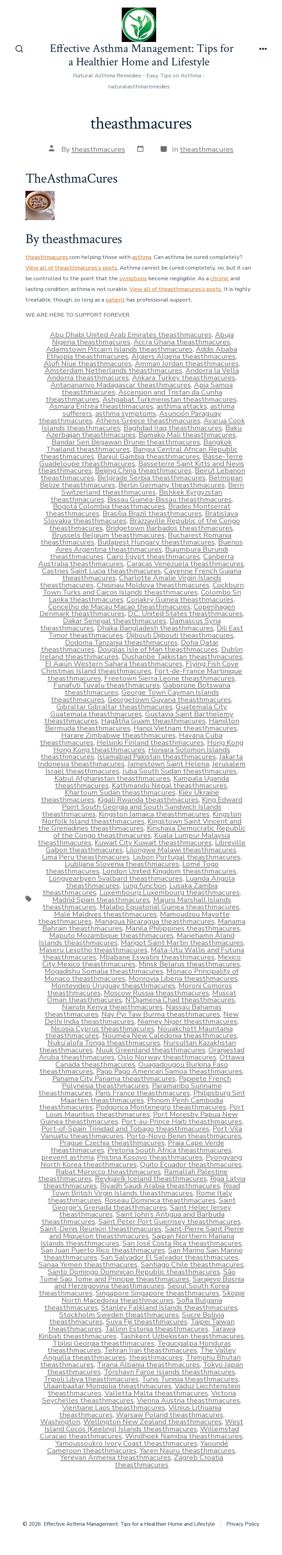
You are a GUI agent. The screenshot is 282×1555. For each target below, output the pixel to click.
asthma (141, 257)
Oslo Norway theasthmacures (167, 1057)
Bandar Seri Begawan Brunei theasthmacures (126, 442)
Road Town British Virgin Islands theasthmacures (145, 1189)
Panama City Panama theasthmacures (114, 1078)
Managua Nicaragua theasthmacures (155, 921)
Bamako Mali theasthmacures (187, 434)
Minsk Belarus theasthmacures (189, 964)
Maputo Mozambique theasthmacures (111, 935)
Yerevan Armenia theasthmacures (115, 1457)
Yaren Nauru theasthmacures (187, 1450)
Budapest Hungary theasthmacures (156, 542)
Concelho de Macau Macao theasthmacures (119, 606)
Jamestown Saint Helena (168, 764)
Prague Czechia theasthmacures (112, 1143)
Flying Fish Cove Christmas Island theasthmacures (140, 667)
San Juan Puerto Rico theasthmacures (103, 1250)
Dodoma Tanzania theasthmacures (121, 642)
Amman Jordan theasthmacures (187, 363)
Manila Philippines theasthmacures (183, 928)
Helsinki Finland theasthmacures (150, 742)
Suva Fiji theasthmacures (146, 1321)
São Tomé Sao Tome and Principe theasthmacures (138, 1275)
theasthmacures (98, 149)
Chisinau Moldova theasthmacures (153, 585)
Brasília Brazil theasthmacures (152, 513)
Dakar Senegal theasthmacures (114, 621)
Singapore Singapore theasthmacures (157, 1293)
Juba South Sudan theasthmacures (179, 771)
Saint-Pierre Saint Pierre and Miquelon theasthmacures (146, 1232)
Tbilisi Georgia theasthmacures (103, 1343)
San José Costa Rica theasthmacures (182, 1243)
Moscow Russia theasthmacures (156, 993)
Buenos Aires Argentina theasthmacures (149, 545)
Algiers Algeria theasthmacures (183, 356)
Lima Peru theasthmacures (86, 857)
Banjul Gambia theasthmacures (148, 456)
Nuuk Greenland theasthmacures (150, 1050)
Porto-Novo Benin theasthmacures (184, 1136)
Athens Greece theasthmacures (148, 420)
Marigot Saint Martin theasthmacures (182, 942)
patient (115, 300)
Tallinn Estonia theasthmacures (156, 1329)
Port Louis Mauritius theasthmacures (145, 1110)
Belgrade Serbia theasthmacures (151, 477)
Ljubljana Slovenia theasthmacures (122, 864)
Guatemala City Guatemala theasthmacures (138, 710)
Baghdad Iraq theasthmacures (172, 428)
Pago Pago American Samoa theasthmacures (169, 1071)
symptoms (133, 278)
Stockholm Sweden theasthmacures (119, 1314)
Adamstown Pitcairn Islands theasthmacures (119, 349)
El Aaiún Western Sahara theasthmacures (114, 663)
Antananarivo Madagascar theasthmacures (121, 385)
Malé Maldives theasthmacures (105, 914)
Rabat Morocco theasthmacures (108, 1171)
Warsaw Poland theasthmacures (169, 1415)
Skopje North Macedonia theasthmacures (153, 1296)
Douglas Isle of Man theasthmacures (158, 649)
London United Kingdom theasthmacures (169, 871)
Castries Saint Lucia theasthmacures (101, 571)
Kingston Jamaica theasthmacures (154, 814)
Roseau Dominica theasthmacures (160, 1200)
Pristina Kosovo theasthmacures (150, 1157)
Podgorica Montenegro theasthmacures (161, 1107)
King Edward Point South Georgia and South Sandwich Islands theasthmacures (142, 807)
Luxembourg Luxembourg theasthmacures (169, 892)
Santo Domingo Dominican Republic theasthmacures (134, 1271)
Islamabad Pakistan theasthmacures (156, 756)
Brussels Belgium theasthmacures (108, 535)
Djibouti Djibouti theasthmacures (180, 635)
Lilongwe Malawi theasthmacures (181, 850)
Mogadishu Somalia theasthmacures (104, 971)
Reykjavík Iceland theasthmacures (151, 1178)
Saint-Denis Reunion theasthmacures (101, 1228)
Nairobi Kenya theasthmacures (112, 1007)
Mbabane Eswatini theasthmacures (157, 957)
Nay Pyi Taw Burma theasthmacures (160, 1014)
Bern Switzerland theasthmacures (152, 488)
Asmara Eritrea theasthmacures (101, 406)
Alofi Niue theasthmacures (88, 363)
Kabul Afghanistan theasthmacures (112, 778)
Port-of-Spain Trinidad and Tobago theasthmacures (125, 1128)
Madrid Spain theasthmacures (101, 899)
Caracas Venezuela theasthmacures (185, 563)
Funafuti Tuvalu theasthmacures (106, 685)
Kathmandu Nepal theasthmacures (169, 785)
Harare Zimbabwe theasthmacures (118, 735)
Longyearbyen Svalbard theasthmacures (116, 878)
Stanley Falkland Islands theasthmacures (169, 1307)
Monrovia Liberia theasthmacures (183, 978)
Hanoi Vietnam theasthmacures (185, 728)
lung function (144, 885)
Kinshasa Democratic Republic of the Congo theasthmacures (149, 831)
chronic (219, 278)
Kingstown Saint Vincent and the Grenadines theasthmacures (140, 824)
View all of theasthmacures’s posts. (71, 268)
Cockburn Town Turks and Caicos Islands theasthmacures (143, 588)
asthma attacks (181, 406)
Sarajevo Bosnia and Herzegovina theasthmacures (149, 1282)
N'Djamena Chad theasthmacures (180, 999)
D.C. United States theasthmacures (185, 613)
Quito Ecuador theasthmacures (191, 1164)
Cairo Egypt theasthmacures (153, 556)
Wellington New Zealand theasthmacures (152, 1421)
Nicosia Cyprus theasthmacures (102, 1028)
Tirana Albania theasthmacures (148, 1364)
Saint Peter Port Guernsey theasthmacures (169, 1221)
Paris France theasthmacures (142, 1093)
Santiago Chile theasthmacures (192, 1264)
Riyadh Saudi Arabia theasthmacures (160, 1185)
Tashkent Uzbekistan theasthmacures (182, 1336)
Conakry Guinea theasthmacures (180, 599)
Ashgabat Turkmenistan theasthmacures (169, 399)
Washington (60, 1421)
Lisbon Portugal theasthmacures (186, 857)
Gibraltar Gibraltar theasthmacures (114, 706)
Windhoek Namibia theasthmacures (183, 1436)
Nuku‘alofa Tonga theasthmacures (103, 1042)
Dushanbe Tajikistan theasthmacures (182, 656)
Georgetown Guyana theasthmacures (169, 699)
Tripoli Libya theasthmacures (91, 1379)
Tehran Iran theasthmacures (150, 1350)
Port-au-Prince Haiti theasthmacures (181, 1121)
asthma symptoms (125, 413)
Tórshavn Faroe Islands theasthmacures (169, 1372)
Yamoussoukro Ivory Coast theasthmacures (126, 1443)
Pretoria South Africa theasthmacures (169, 1150)
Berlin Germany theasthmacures (171, 485)
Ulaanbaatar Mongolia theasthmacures (107, 1386)
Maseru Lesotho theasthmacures (93, 950)
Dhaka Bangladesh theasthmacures (155, 628)
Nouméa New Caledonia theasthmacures (169, 1035)
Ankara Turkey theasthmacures (183, 377)
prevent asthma (67, 1157)
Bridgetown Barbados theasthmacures (169, 528)
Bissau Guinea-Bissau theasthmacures (169, 499)
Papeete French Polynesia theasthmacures (146, 1082)
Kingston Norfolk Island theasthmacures (141, 817)
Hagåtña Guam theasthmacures (153, 721)
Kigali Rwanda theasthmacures (148, 799)
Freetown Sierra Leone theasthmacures (169, 678)
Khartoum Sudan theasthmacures (120, 792)
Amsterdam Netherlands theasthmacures (113, 370)
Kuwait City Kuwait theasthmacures (153, 842)
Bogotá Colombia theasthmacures (109, 506)
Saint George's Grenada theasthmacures (144, 1203)
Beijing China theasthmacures (143, 470)
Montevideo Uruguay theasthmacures (113, 985)
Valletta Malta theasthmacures (156, 1393)
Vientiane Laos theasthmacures (113, 1407)
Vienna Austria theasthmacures (188, 1400)
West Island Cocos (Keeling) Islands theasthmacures (143, 1425)
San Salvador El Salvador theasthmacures (169, 1257)
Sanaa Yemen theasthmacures (88, 1264)
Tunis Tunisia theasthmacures (190, 1379)
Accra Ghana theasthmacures (181, 342)
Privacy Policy (242, 1524)
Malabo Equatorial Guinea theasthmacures (169, 907)
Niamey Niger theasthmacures (187, 1021)
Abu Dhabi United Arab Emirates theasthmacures (131, 334)
